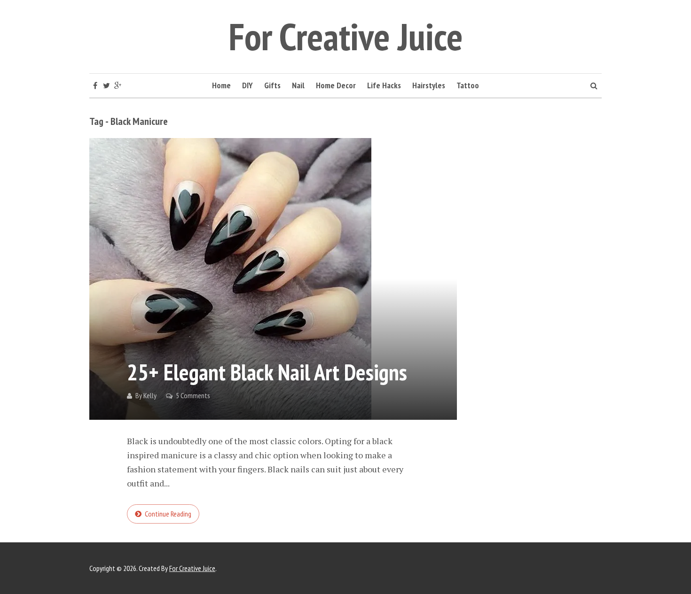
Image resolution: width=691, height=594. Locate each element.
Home (221, 85)
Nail (298, 85)
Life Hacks (384, 85)
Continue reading (168, 513)
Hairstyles (428, 85)
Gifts (272, 85)
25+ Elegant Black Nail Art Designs (267, 371)
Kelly (150, 395)
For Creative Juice (345, 36)
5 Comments (193, 395)
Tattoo (467, 85)
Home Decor (336, 85)
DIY (247, 85)
